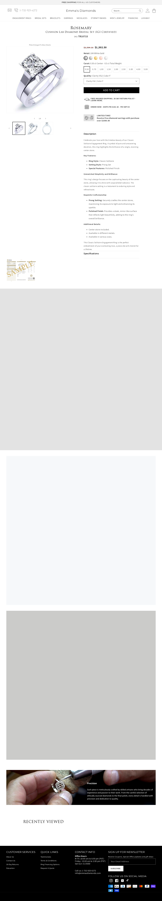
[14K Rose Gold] (101, 58)
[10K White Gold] (86, 58)
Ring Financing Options (50, 864)
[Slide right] (45, 118)
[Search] (140, 10)
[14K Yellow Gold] (96, 58)
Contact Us (10, 860)
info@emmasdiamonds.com (88, 873)
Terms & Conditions (49, 860)
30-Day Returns (12, 864)
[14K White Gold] (91, 58)
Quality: (97, 75)
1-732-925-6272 (89, 870)
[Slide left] (34, 118)
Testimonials (46, 857)
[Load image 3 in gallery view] (46, 128)
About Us (10, 857)
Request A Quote (47, 868)
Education (10, 868)
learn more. (97, 100)
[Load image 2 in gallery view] (32, 128)
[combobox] (127, 10)
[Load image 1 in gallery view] (19, 128)
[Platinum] (106, 58)
